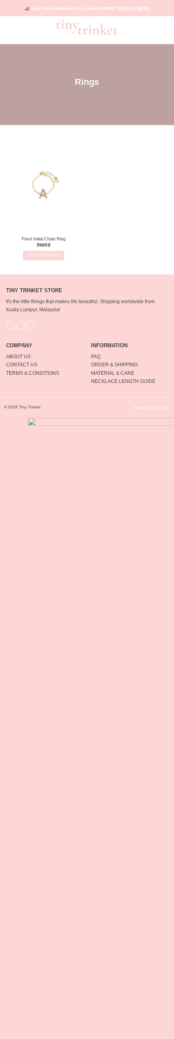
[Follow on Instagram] (20, 325)
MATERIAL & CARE (112, 373)
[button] (10, 27)
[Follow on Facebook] (10, 325)
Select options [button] (43, 255)
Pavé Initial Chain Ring (44, 238)
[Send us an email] (30, 325)
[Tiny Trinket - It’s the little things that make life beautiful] (87, 27)
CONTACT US (21, 364)
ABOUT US (18, 356)
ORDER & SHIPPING (114, 364)
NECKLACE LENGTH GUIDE (123, 381)
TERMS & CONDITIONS (32, 373)
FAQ (95, 356)
